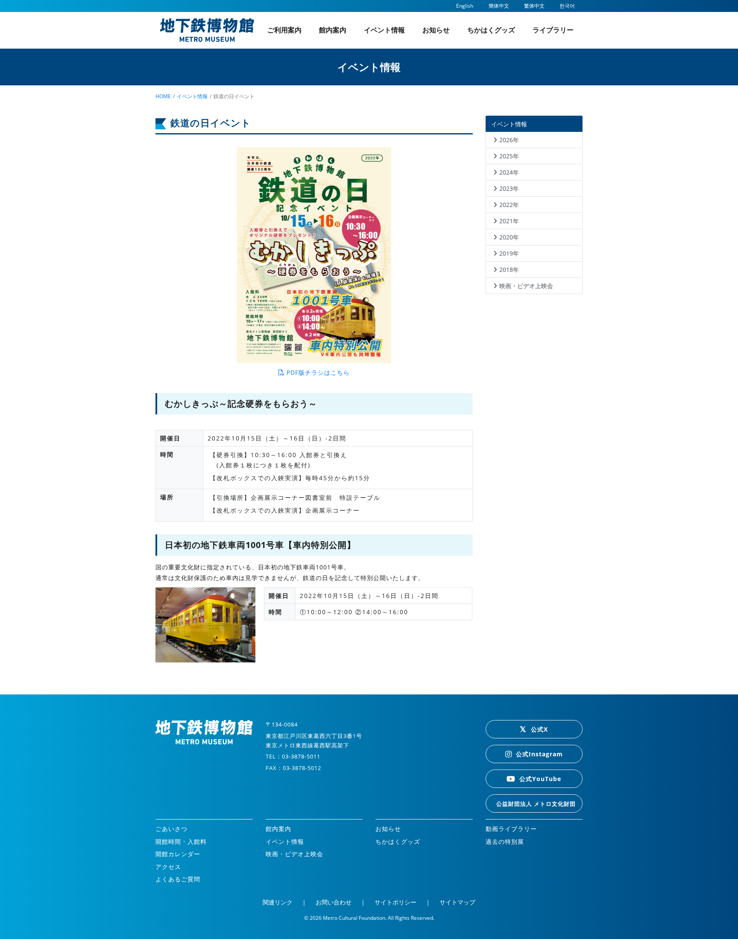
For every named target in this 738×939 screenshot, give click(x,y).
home (163, 96)
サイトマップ (457, 902)
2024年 (509, 172)
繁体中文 (534, 5)
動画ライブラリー (511, 829)
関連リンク (278, 902)
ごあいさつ (171, 829)
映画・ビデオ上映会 (526, 286)
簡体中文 (499, 5)
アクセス (168, 867)
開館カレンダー (177, 854)
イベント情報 (384, 30)
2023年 (509, 188)
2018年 (509, 269)
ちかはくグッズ (491, 30)
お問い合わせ (333, 902)
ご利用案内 (284, 30)
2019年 (509, 253)
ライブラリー (553, 30)
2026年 (509, 140)
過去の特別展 (505, 841)
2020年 (509, 237)
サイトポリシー (395, 902)
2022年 (509, 205)
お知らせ (436, 30)
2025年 (509, 156)
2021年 (509, 221)
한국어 (567, 5)
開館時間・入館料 (181, 841)
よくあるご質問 (177, 879)
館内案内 (332, 30)
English (464, 5)
